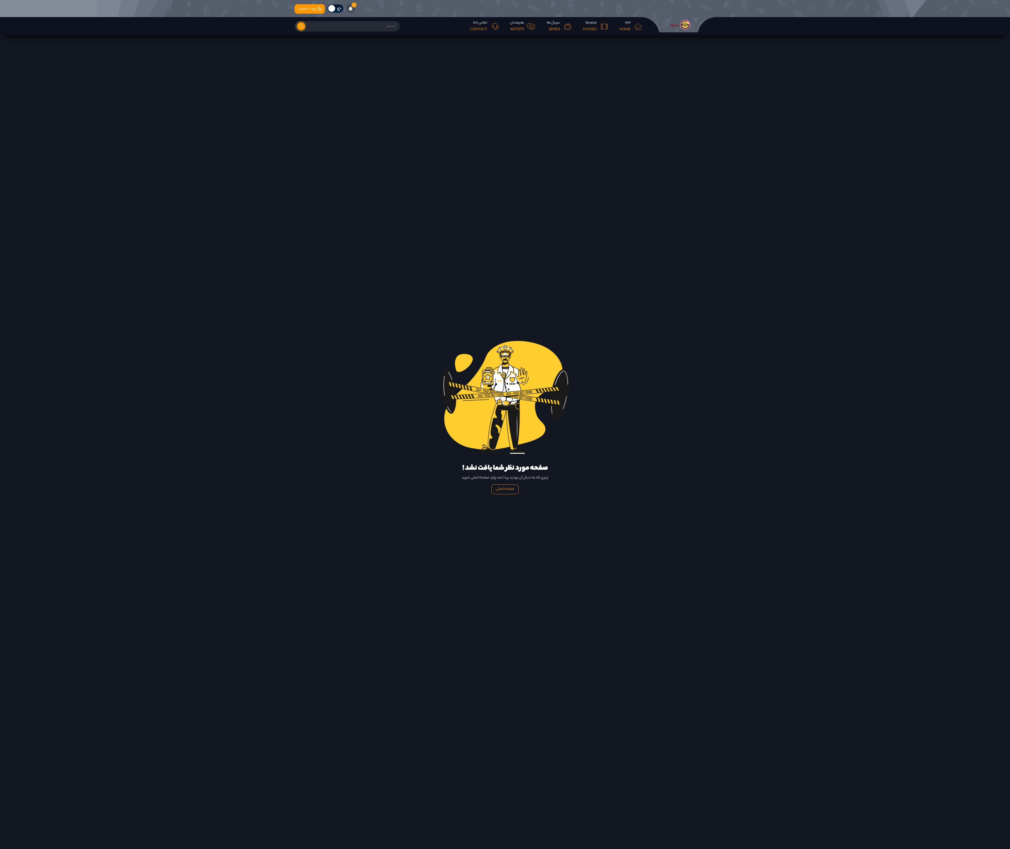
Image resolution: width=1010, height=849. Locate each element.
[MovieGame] (678, 24)
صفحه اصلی (505, 489)
